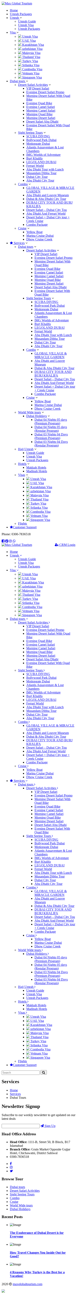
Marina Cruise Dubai (40, 235)
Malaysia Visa (30, 53)
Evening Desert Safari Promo (45, 92)
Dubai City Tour (37, 176)
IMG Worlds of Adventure (43, 154)
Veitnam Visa (30, 73)
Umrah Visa (26, 25)
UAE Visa (28, 40)
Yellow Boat (34, 232)
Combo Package (37, 224)
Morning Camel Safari (40, 110)
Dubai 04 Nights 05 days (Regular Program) (50, 428)
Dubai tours (18, 81)
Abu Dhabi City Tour (40, 180)
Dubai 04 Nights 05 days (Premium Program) (50, 421)
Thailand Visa (30, 57)
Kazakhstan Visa (32, 44)
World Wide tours (29, 412)
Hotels (22, 464)
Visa (13, 32)
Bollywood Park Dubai (41, 140)
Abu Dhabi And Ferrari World (46, 213)
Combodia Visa (31, 69)
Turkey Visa (29, 61)
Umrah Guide (27, 21)
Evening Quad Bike (39, 103)
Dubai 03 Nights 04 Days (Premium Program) (51, 436)
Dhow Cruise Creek (39, 239)
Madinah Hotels (36, 471)
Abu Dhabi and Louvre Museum (47, 195)
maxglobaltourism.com (27, 1284)
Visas (21, 475)
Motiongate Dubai (38, 143)
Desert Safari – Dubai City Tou (46, 210)
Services (19, 243)
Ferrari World (35, 165)
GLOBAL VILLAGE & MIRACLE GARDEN (50, 355)
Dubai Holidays (36, 416)
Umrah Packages (21, 14)
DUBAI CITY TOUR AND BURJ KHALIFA (53, 373)
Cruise (22, 228)
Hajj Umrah (25, 449)
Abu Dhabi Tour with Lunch (45, 169)
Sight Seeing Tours (30, 132)
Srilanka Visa (30, 65)
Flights (22, 523)
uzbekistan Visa (32, 48)
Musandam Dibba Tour (41, 173)
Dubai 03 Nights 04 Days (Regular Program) (51, 443)
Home (14, 10)
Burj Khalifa (34, 158)
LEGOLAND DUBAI (41, 162)
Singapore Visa (31, 77)
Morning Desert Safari (40, 118)
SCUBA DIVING (38, 136)
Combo (23, 184)
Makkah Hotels (36, 467)
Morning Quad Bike (39, 114)
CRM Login (67, 545)
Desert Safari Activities (33, 84)
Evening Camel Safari (40, 107)
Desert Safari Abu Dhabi (42, 121)
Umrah (15, 17)
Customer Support (25, 527)
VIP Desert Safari (37, 88)
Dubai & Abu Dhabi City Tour (46, 199)
